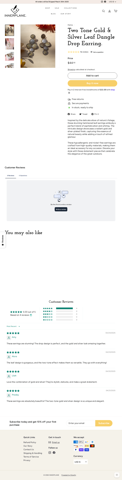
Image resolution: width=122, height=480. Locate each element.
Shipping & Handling (32, 453)
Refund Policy (29, 442)
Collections (70, 8)
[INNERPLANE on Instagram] (49, 452)
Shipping (71, 69)
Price (70, 58)
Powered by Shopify (68, 475)
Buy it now (92, 83)
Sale (57, 8)
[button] (48, 308)
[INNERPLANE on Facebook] (54, 452)
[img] (13, 333)
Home (70, 25)
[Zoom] (38, 46)
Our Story (66, 14)
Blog (53, 14)
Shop (47, 8)
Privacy (26, 460)
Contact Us (28, 449)
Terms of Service (31, 457)
